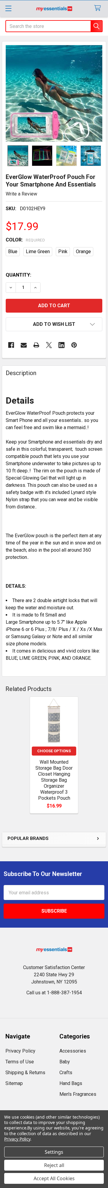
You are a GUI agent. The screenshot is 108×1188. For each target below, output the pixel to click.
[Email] (23, 345)
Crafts (65, 1072)
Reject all (54, 1165)
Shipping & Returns (25, 1072)
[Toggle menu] (8, 8)
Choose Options (54, 751)
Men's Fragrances (77, 1094)
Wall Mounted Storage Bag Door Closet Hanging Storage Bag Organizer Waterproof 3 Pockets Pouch (54, 780)
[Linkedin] (61, 345)
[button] (54, 324)
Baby (64, 1062)
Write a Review (21, 194)
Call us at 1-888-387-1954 (54, 993)
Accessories (72, 1051)
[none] (54, 93)
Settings (54, 1152)
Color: (25, 240)
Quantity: (18, 275)
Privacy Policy (20, 1051)
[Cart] (99, 8)
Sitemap (14, 1083)
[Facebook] (11, 345)
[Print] (36, 345)
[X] (49, 345)
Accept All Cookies (54, 1178)
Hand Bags (70, 1083)
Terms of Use (19, 1062)
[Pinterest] (74, 345)
